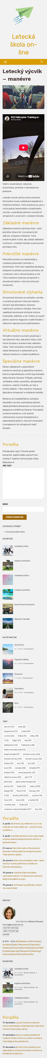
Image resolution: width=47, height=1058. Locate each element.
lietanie (9, 773)
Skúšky (13, 954)
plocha (8, 786)
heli (28, 740)
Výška (23, 805)
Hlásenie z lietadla (22, 619)
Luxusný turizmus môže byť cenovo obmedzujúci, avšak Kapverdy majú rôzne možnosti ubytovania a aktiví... (23, 1026)
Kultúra (6, 954)
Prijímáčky (35, 945)
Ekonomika (25, 948)
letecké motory (31, 754)
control (9, 736)
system (37, 795)
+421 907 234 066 (11, 928)
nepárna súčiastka (22, 561)
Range (8, 791)
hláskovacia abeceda (15, 750)
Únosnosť (18, 674)
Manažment (24, 945)
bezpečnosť (11, 731)
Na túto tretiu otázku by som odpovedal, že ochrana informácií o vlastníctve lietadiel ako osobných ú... (22, 1050)
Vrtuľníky (36, 941)
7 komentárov (29, 692)
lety (31, 763)
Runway (34, 791)
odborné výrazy (12, 777)
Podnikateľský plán (11, 951)
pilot (28, 777)
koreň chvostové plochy (24, 604)
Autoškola (7, 945)
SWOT (41, 948)
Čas (38, 809)
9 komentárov (29, 649)
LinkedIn (6, 934)
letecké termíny (13, 759)
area (22, 727)
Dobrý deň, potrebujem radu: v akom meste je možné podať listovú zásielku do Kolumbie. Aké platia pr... (23, 863)
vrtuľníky (10, 805)
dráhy (34, 736)
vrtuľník (33, 800)
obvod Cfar (19, 645)
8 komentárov (28, 663)
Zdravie (34, 948)
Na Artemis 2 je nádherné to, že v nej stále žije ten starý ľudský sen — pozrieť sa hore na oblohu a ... (22, 827)
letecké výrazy (33, 759)
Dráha (22, 736)
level (8, 768)
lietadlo (20, 768)
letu (20, 763)
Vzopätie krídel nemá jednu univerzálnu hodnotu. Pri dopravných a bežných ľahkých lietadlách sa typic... (22, 876)
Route (21, 791)
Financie (16, 948)
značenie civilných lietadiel (17, 809)
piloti (8, 782)
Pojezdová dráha (21, 659)
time (8, 800)
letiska (8, 763)
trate (20, 800)
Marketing (36, 951)
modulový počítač (22, 590)
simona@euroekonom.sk (13, 925)
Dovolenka (29, 954)
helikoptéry (28, 745)
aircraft (9, 727)
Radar (21, 786)
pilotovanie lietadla (26, 782)
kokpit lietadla (11, 754)
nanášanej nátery (21, 575)
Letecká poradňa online (15, 532)
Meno (5, 504)
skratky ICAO (20, 795)
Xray (16, 703)
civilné (26, 731)
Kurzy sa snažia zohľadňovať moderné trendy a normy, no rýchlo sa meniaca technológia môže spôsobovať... (22, 1038)
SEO (17, 941)
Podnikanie (7, 948)
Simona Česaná (29, 973)
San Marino (19, 689)
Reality (15, 945)
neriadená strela (21, 546)
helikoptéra (11, 745)
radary (35, 786)
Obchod (20, 954)
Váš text (7, 466)
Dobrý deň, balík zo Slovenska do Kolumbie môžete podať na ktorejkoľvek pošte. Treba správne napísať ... (22, 851)
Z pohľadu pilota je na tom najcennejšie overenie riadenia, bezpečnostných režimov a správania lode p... (23, 839)
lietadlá (34, 768)
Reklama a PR (26, 941)
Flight (16, 740)
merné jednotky (26, 773)
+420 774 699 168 (10, 931)
